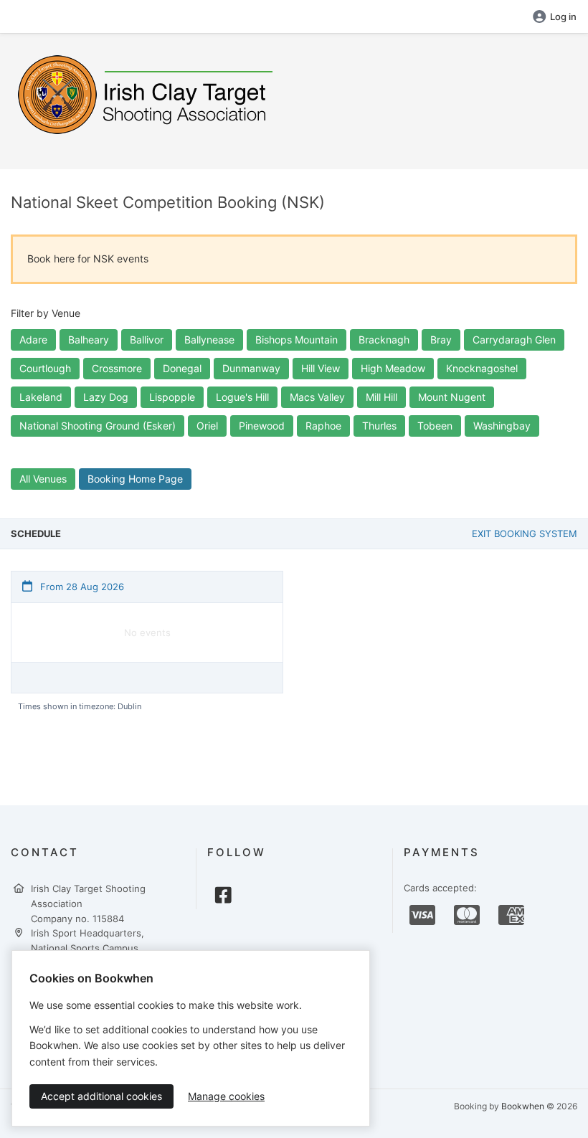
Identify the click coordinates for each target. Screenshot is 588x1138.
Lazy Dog (105, 397)
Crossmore (117, 368)
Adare (33, 339)
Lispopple (172, 397)
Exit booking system (524, 533)
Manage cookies (226, 1096)
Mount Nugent (451, 397)
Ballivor (146, 339)
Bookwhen (522, 1106)
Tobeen (434, 425)
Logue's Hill (242, 397)
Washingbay (502, 425)
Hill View (320, 368)
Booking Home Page (135, 479)
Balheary (88, 339)
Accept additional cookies (101, 1096)
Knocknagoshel (482, 368)
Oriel (207, 425)
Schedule (36, 533)
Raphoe (323, 425)
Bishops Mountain (296, 339)
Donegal (182, 368)
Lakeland (40, 397)
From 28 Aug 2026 (80, 586)
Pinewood (262, 425)
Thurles (379, 425)
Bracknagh (384, 339)
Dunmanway (251, 368)
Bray (441, 339)
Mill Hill (381, 397)
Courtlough (45, 368)
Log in (563, 16)
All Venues (43, 479)
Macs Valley (317, 397)
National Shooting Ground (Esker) (97, 425)
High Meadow (393, 368)
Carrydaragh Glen (514, 339)
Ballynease (209, 339)
